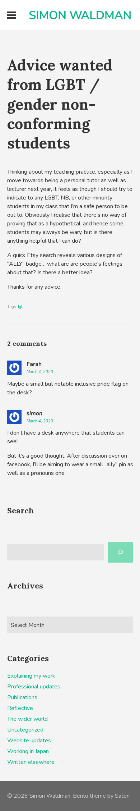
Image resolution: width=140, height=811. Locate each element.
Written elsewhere (31, 762)
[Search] (120, 552)
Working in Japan (28, 751)
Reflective (20, 708)
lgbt (21, 307)
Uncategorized (25, 730)
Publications (22, 697)
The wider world (27, 719)
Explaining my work (31, 676)
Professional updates (33, 687)
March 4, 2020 (40, 372)
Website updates (29, 740)
